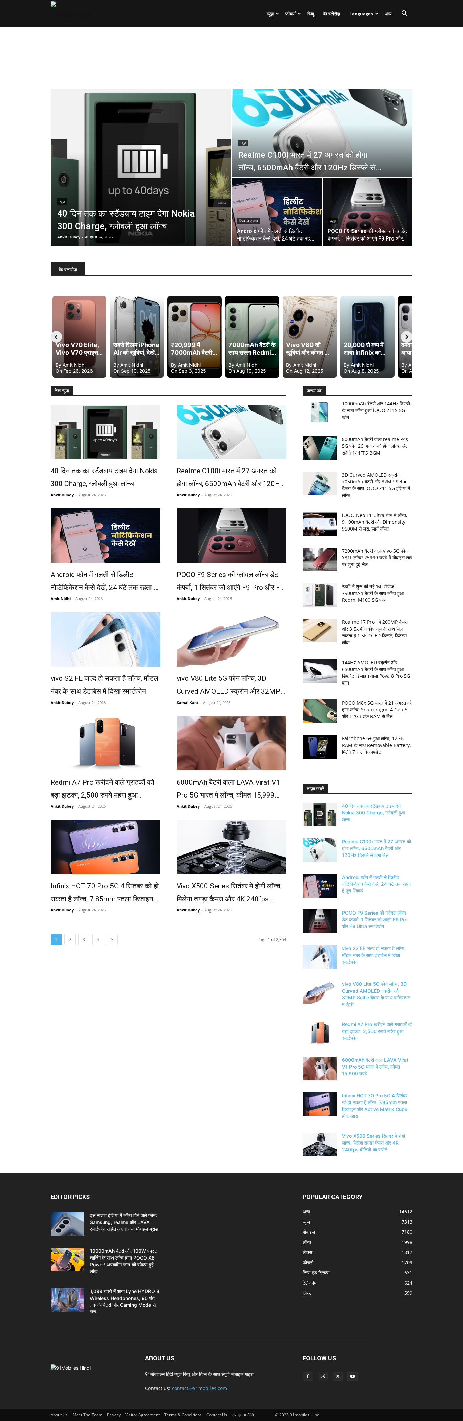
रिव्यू (310, 14)
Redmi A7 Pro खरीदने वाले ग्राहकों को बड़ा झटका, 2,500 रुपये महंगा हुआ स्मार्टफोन (102, 790)
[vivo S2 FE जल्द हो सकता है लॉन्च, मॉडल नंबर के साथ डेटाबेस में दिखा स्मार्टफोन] (105, 639)
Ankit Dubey (68, 236)
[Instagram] (323, 1376)
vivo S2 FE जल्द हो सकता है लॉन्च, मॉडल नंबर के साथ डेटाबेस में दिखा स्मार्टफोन (104, 684)
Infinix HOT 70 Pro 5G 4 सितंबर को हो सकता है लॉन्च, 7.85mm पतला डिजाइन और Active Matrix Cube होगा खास (105, 893)
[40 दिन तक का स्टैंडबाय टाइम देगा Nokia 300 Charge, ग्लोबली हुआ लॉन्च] (105, 432)
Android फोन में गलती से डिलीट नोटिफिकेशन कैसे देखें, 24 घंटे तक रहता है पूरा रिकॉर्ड (104, 582)
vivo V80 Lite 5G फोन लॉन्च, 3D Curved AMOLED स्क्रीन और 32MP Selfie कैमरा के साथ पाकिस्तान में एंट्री (228, 686)
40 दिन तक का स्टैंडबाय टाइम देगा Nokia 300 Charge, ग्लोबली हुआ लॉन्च (104, 477)
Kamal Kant (187, 702)
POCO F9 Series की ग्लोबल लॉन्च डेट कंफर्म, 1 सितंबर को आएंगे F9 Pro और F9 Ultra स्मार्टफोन (230, 582)
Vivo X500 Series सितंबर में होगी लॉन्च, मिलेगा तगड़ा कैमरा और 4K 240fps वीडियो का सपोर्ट (229, 893)
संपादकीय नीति (243, 1415)
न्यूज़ (270, 14)
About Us (59, 1415)
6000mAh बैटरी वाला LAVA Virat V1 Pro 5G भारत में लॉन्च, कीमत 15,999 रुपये (228, 790)
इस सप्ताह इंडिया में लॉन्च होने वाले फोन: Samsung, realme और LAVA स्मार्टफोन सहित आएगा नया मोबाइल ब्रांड (124, 1222)
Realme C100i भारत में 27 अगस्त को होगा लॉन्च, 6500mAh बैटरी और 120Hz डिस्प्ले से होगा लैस (230, 478)
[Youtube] (352, 1376)
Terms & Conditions (183, 1415)
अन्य (388, 14)
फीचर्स (290, 14)
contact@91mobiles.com (199, 1388)
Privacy (114, 1415)
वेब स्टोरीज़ (331, 14)
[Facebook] (308, 1376)
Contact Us (216, 1415)
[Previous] (56, 337)
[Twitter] (338, 1376)
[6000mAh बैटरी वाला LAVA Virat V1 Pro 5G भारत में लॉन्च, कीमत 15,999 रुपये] (231, 743)
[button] (404, 14)
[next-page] (112, 939)
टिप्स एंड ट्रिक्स (248, 221)
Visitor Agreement (142, 1415)
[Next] (406, 337)
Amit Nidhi (61, 598)
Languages (361, 14)
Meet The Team (87, 1415)
